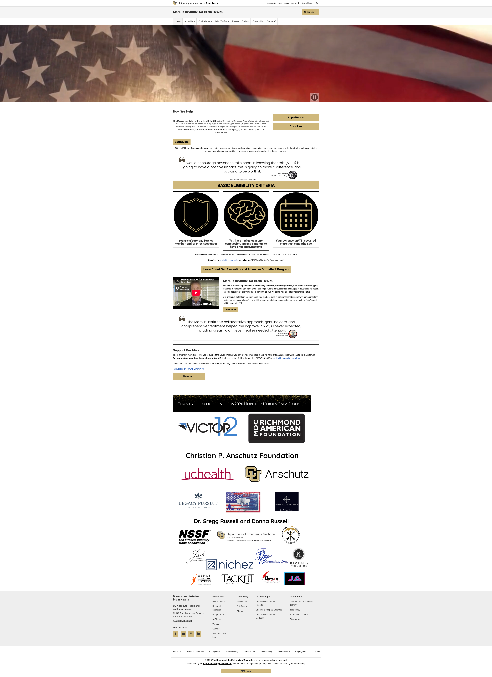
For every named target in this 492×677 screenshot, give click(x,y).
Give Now (316, 652)
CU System (242, 606)
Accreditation (284, 652)
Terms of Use (249, 652)
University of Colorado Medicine (266, 616)
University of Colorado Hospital (266, 603)
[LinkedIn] (199, 638)
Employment (300, 652)
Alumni (240, 611)
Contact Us (176, 652)
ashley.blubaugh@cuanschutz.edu (288, 358)
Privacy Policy (231, 652)
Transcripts (295, 619)
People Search (219, 614)
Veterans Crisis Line (219, 635)
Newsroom (242, 601)
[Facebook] (176, 638)
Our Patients (204, 21)
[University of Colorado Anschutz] (195, 3)
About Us (188, 21)
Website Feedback (195, 652)
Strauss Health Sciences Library (301, 603)
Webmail (216, 624)
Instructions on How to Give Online (188, 369)
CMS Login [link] (246, 671)
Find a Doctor (218, 601)
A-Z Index (216, 619)
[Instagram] (192, 638)
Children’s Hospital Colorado (269, 610)
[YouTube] (184, 638)
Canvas (215, 629)
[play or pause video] (314, 97)
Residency (295, 610)
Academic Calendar (299, 614)
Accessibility (266, 652)
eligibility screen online (229, 260)
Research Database (216, 608)
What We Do (221, 21)
